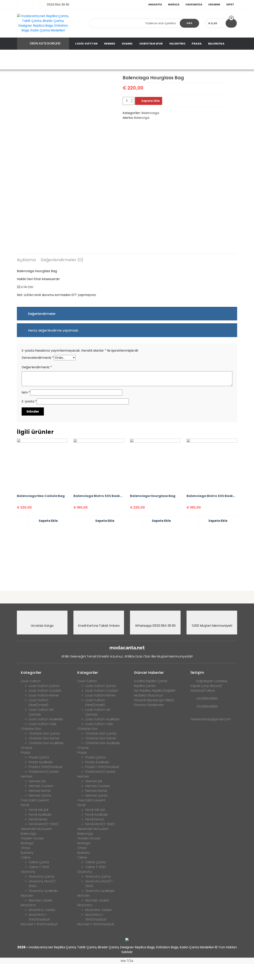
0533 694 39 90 (58, 4)
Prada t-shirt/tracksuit (46, 767)
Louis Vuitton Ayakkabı (46, 719)
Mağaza (173, 4)
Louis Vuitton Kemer (44, 695)
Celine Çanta (39, 862)
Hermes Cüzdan (41, 786)
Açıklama (26, 260)
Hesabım (214, 4)
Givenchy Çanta (41, 876)
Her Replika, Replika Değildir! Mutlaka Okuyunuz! (154, 693)
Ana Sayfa (70, 60)
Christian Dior (151, 43)
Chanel (127, 43)
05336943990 (207, 698)
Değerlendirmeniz (37, 367)
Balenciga (216, 43)
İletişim (197, 672)
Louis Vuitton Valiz (42, 724)
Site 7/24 (127, 961)
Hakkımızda (194, 4)
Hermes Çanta (40, 795)
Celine (25, 857)
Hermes (109, 43)
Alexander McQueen (36, 829)
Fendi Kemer (38, 819)
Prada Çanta (39, 757)
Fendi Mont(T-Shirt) (43, 824)
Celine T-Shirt (39, 867)
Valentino (177, 43)
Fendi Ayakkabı (40, 814)
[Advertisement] (127, 556)
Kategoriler (31, 672)
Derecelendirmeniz (38, 357)
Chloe (25, 848)
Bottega (27, 843)
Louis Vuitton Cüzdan (45, 690)
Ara (189, 23)
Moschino (28, 905)
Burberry (27, 852)
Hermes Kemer (40, 790)
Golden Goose (32, 838)
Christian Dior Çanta (44, 733)
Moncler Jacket (40, 900)
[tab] (26, 260)
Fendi (25, 805)
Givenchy (28, 871)
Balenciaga (91, 60)
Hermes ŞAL (37, 781)
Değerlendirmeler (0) (62, 260)
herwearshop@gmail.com (210, 719)
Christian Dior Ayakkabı (46, 743)
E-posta (29, 401)
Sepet (230, 4)
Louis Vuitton (86, 43)
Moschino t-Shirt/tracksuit (39, 917)
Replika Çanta (144, 686)
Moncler (27, 895)
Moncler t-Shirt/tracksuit (39, 924)
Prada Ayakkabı (41, 762)
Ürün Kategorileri (45, 43)
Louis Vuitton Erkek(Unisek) (38, 702)
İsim (26, 392)
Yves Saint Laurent (35, 800)
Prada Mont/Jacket (44, 771)
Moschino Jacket (42, 910)
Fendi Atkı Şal (38, 809)
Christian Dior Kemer (44, 738)
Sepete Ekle (150, 101)
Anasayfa (155, 4)
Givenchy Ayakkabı (43, 891)
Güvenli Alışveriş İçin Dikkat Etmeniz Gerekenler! (154, 702)
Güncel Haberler (149, 672)
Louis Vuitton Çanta (44, 686)
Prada (197, 43)
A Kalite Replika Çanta (150, 681)
